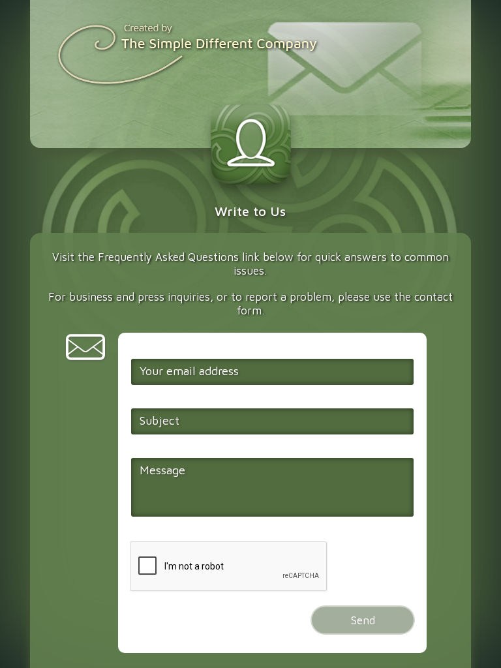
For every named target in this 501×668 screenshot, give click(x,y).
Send (363, 620)
